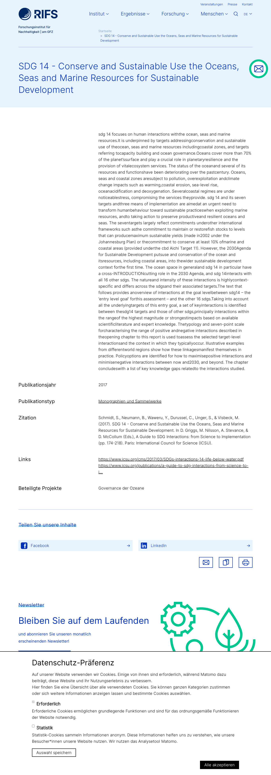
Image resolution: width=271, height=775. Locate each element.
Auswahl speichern (54, 752)
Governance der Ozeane (121, 488)
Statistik (45, 727)
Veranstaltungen (211, 4)
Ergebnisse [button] (133, 14)
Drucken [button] (246, 562)
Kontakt (247, 4)
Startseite (105, 31)
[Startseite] (38, 14)
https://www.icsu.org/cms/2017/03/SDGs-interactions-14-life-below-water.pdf (171, 459)
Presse (232, 4)
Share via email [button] (206, 562)
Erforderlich (49, 703)
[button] (226, 562)
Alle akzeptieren (219, 765)
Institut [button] (97, 14)
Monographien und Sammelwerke (129, 401)
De (246, 14)
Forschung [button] (173, 14)
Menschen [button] (212, 14)
